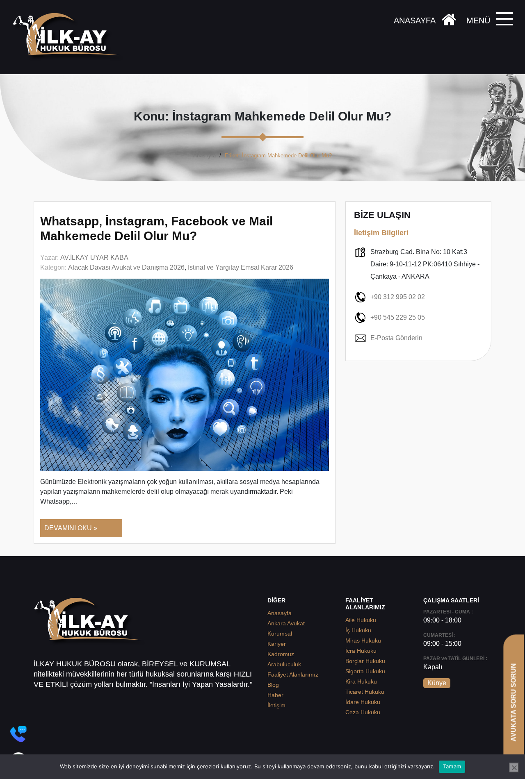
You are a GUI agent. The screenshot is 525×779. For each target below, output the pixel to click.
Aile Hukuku (360, 620)
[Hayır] (514, 767)
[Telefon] (18, 734)
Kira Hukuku (361, 681)
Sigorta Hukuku (365, 671)
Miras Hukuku (363, 640)
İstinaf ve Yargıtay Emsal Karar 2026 (240, 267)
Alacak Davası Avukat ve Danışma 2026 (126, 267)
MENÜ (478, 20)
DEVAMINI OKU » (70, 528)
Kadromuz (280, 654)
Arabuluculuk (284, 664)
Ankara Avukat (286, 623)
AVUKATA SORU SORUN (513, 702)
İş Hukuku (358, 630)
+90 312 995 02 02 (397, 296)
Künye (436, 682)
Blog (273, 684)
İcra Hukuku (361, 650)
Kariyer (276, 643)
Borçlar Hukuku (365, 661)
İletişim (276, 705)
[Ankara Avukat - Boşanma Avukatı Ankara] (69, 37)
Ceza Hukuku (362, 712)
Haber (275, 695)
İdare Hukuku (362, 702)
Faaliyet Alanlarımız (292, 674)
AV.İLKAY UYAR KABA (94, 257)
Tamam (452, 766)
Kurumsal (279, 633)
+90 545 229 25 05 (397, 317)
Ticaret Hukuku (364, 691)
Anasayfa (204, 155)
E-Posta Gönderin (396, 337)
